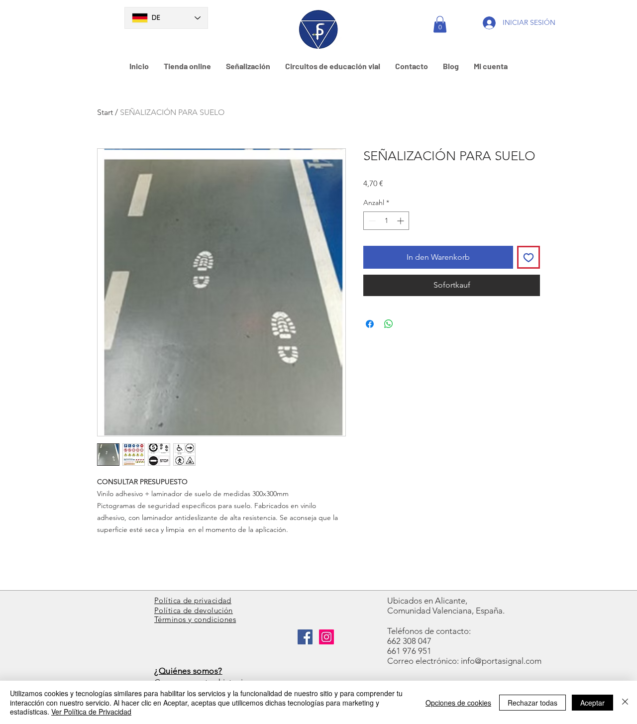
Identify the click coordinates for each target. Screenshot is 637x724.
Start (105, 112)
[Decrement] (371, 220)
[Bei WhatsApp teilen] (389, 324)
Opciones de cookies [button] (458, 703)
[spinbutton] (386, 220)
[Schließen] (625, 702)
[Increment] (401, 220)
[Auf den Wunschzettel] (528, 257)
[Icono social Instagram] (326, 636)
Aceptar (592, 703)
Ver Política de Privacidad (91, 712)
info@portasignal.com (501, 661)
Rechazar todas (532, 703)
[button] (440, 24)
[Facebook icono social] (305, 636)
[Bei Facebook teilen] (370, 324)
